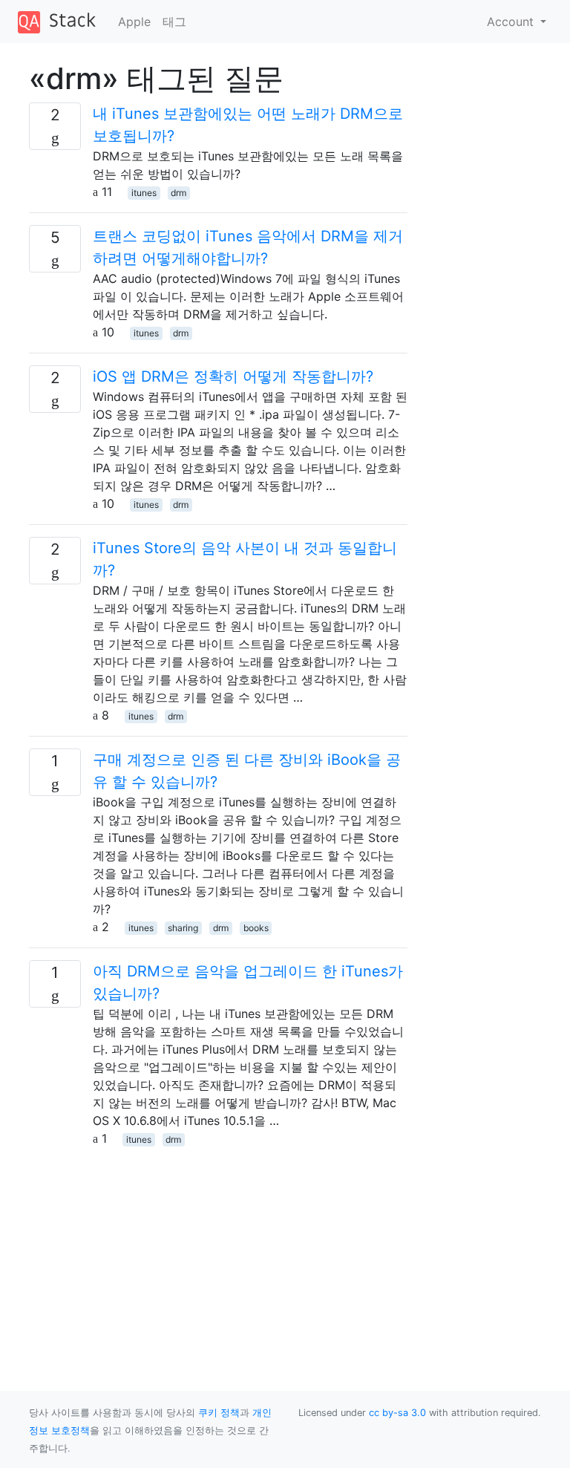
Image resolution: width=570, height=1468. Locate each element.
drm (178, 192)
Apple (134, 21)
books (256, 927)
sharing (183, 927)
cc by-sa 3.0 (397, 1412)
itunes (144, 192)
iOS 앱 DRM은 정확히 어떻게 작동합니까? (233, 376)
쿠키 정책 (219, 1412)
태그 (174, 21)
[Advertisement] (218, 1251)
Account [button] (512, 21)
